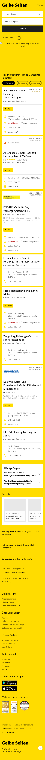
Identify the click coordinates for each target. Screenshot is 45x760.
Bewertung (22, 83)
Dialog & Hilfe (9, 593)
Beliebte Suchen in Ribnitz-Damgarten (17, 559)
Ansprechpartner (9, 599)
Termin (9, 306)
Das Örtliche (7, 647)
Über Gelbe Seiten (11, 612)
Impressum (6, 725)
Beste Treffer (8, 83)
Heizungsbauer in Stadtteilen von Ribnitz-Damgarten (19, 546)
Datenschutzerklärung (24, 725)
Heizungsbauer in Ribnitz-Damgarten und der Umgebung (20, 532)
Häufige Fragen (8, 602)
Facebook (6, 662)
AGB (29, 729)
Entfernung (35, 83)
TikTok (4, 669)
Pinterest (5, 666)
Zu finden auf (9, 654)
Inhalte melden (8, 732)
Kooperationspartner (10, 640)
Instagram (6, 659)
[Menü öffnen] (42, 5)
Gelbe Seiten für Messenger (13, 624)
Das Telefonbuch (8, 643)
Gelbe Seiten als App (10, 621)
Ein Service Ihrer (11, 750)
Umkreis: (7, 38)
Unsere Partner (10, 635)
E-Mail (9, 109)
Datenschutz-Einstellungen (13, 729)
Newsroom (6, 618)
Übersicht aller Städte (11, 605)
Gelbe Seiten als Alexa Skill (13, 628)
